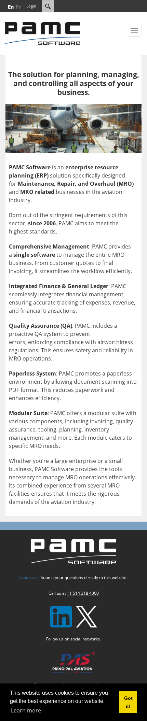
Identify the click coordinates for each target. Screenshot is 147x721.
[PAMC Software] (42, 33)
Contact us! (29, 577)
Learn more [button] (26, 710)
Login (31, 6)
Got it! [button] (128, 702)
